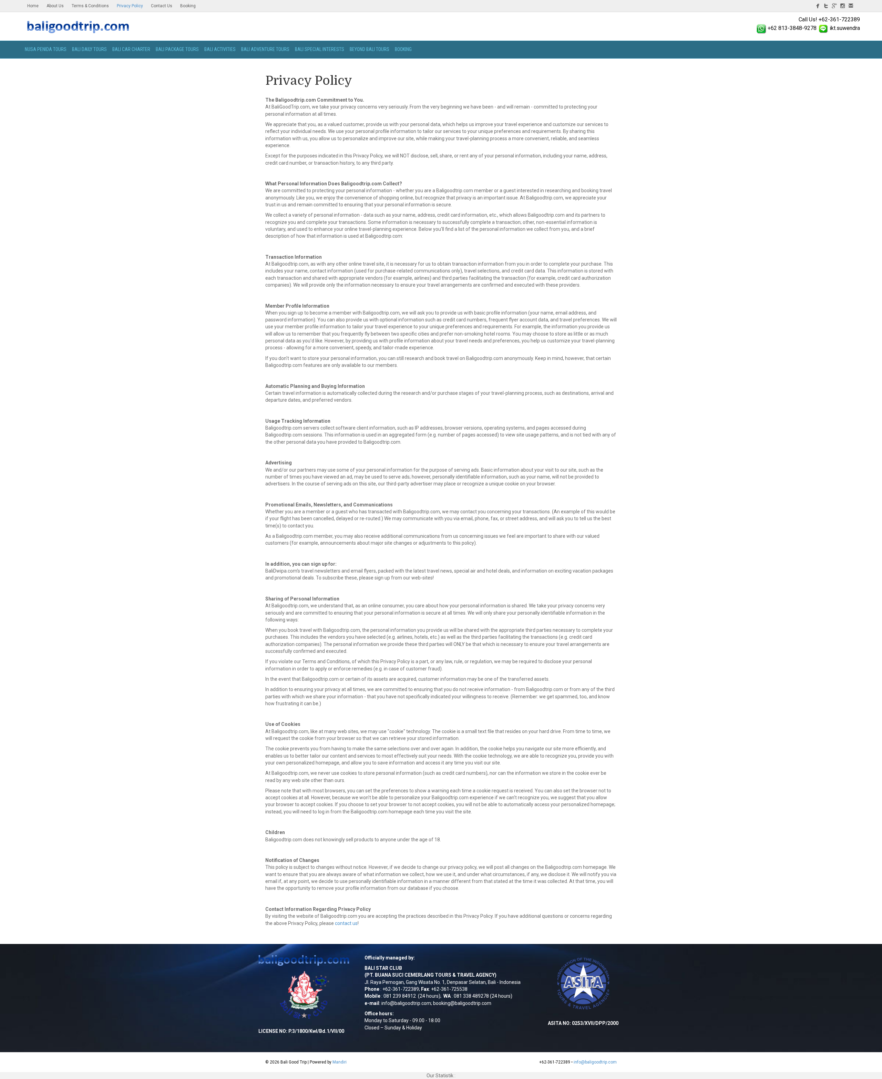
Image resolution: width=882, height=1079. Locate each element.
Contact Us (161, 5)
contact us (346, 923)
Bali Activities (220, 49)
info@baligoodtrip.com (406, 1003)
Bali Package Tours (177, 49)
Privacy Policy (130, 5)
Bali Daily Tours (89, 49)
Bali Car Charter (131, 49)
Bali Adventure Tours (265, 49)
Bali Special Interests (319, 49)
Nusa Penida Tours (45, 49)
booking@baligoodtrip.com (462, 1003)
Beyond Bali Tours (369, 49)
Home (33, 5)
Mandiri (339, 1062)
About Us (55, 5)
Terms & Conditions (90, 5)
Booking (188, 5)
